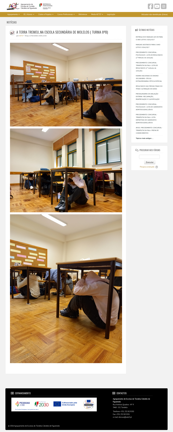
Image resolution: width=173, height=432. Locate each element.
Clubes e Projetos (45, 14)
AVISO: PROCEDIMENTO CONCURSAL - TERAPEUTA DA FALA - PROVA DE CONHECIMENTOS (149, 130)
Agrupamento (12, 14)
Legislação (111, 14)
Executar (150, 162)
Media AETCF (96, 14)
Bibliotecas (83, 14)
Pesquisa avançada (147, 167)
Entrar (165, 14)
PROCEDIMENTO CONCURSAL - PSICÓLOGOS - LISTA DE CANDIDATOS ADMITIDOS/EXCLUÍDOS (149, 107)
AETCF (21, 36)
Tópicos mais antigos (144, 138)
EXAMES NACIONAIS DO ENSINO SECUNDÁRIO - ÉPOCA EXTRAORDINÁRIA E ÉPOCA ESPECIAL (149, 78)
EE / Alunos (28, 14)
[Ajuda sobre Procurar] (156, 167)
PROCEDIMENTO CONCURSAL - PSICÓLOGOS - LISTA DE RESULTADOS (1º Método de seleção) (149, 55)
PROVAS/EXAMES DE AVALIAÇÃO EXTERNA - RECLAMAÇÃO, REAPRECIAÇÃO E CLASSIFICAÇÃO (147, 96)
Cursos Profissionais (65, 14)
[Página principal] (44, 6)
